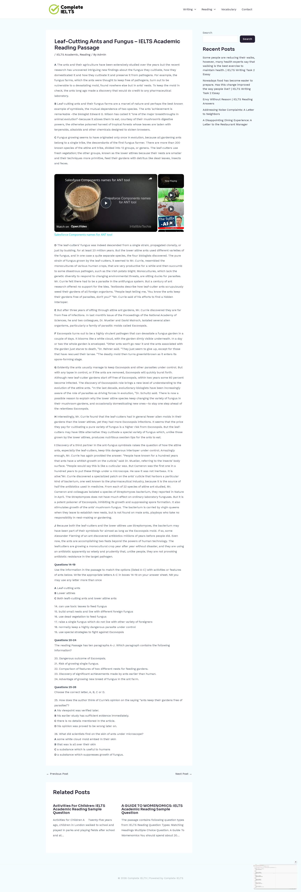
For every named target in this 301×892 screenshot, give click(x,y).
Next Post (183, 773)
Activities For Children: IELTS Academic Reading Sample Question (79, 809)
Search (207, 32)
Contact (247, 9)
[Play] (171, 194)
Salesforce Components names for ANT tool (97, 180)
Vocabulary (228, 9)
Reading (207, 9)
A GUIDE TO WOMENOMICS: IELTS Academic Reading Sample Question (152, 809)
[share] (150, 178)
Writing (188, 9)
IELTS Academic (67, 54)
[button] (194, 9)
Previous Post (57, 773)
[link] (59, 179)
